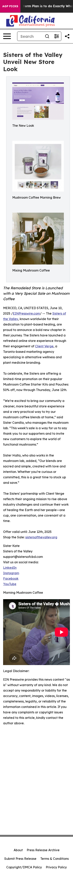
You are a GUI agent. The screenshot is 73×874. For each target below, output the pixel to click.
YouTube (9, 584)
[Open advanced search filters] (56, 36)
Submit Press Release (20, 859)
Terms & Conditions (54, 859)
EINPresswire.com (26, 313)
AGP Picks (10, 6)
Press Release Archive (43, 850)
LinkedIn (10, 568)
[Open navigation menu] (7, 36)
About (18, 850)
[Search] (47, 36)
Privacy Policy (56, 867)
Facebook (10, 578)
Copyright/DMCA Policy (24, 867)
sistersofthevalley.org (41, 537)
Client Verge (44, 346)
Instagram (11, 573)
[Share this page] (67, 36)
